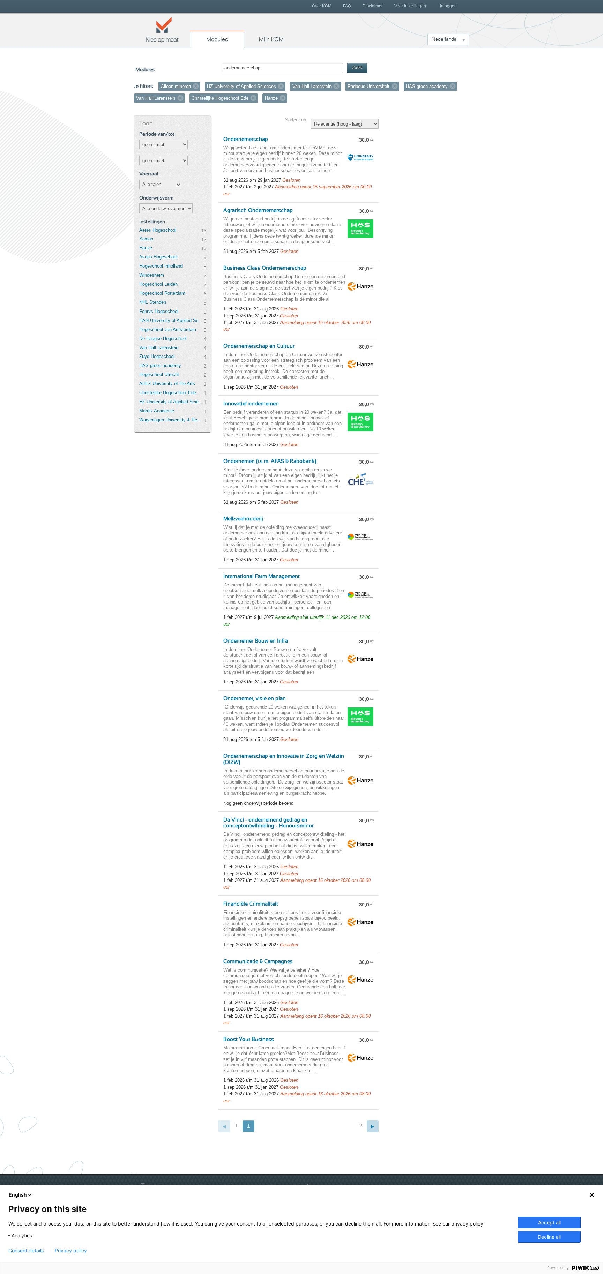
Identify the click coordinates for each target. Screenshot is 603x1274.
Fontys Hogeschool (158, 311)
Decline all (549, 1237)
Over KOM (322, 6)
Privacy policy (71, 1250)
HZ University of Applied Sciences (171, 401)
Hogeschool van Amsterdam (167, 329)
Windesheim (151, 275)
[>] (373, 1126)
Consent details (26, 1250)
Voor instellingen (410, 6)
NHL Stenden (152, 302)
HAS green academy (160, 365)
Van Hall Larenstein (158, 347)
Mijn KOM (271, 39)
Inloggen (448, 6)
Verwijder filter (195, 86)
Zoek (357, 68)
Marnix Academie (156, 410)
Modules (217, 39)
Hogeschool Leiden (158, 284)
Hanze (145, 247)
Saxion (146, 238)
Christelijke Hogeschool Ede (167, 392)
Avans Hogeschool (158, 257)
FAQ (347, 6)
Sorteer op (295, 119)
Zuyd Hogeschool (156, 356)
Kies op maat (162, 29)
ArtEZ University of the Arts (167, 383)
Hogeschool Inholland (161, 266)
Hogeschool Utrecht (159, 374)
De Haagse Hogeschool (163, 338)
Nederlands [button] (444, 39)
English (18, 1195)
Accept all (549, 1223)
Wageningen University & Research (171, 419)
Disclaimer (373, 6)
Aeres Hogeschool (157, 230)
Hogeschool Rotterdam (162, 293)
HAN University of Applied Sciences (171, 320)
